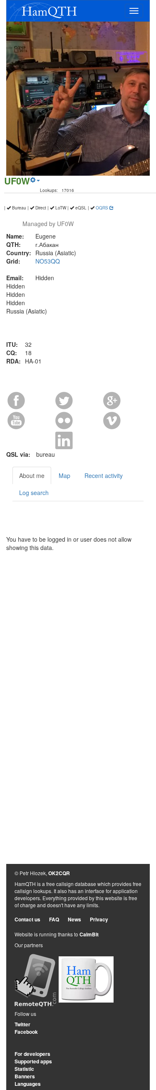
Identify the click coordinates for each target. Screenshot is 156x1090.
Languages (28, 1084)
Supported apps (33, 1061)
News (74, 919)
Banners (25, 1076)
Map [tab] (64, 475)
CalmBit (89, 934)
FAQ (54, 919)
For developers (32, 1054)
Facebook (26, 1031)
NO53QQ (47, 261)
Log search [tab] (34, 492)
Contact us (27, 919)
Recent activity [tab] (103, 475)
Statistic (24, 1069)
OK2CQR (59, 873)
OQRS (102, 208)
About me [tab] (32, 475)
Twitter (22, 1024)
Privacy (99, 919)
